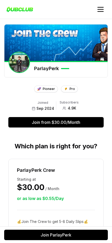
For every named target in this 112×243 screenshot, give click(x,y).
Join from (56, 122)
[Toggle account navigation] (100, 9)
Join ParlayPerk (56, 235)
